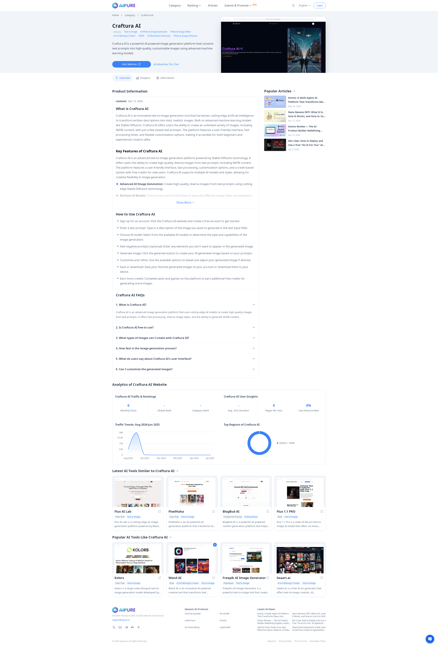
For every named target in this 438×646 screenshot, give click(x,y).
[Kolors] (137, 560)
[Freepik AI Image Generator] (246, 560)
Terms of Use (300, 641)
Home (115, 15)
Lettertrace (190, 620)
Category (175, 5)
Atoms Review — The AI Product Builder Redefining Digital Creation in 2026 (273, 622)
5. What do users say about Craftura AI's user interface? (154, 359)
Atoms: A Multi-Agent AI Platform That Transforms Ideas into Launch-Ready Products (273, 615)
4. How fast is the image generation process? (146, 348)
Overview (124, 78)
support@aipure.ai (121, 619)
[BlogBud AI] (246, 494)
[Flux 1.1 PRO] (300, 494)
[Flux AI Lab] (137, 494)
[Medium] (132, 627)
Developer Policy (318, 641)
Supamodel (225, 627)
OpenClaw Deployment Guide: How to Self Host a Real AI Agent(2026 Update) (309, 628)
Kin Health (224, 613)
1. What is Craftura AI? (131, 305)
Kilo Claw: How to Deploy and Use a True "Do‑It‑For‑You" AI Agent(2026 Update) (309, 622)
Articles (213, 5)
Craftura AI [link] (147, 15)
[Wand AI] (192, 560)
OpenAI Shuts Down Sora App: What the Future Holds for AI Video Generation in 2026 (273, 628)
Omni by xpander (193, 613)
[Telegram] (126, 627)
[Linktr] (138, 627)
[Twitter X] (114, 627)
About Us (271, 641)
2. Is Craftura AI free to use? (135, 327)
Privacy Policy (285, 641)
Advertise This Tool (168, 64)
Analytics (145, 78)
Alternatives (167, 78)
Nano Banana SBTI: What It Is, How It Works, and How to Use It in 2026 (309, 615)
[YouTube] (120, 627)
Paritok (223, 620)
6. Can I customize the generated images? (144, 369)
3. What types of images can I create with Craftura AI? (152, 338)
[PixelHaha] (192, 494)
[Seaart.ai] (300, 560)
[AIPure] (123, 5)
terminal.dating (192, 627)
